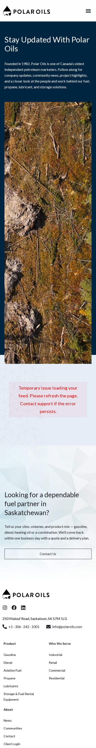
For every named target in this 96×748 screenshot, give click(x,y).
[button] (88, 10)
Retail (53, 662)
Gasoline (10, 655)
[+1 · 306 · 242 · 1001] (4, 626)
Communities (13, 728)
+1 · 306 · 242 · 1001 (24, 626)
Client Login (12, 744)
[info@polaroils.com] (48, 626)
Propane (9, 678)
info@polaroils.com (67, 626)
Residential (57, 678)
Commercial (57, 670)
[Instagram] (4, 607)
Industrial (55, 655)
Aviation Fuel (12, 670)
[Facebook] (14, 607)
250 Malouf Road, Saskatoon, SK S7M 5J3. (34, 618)
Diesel (8, 662)
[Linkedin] (23, 607)
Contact (9, 736)
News (8, 720)
